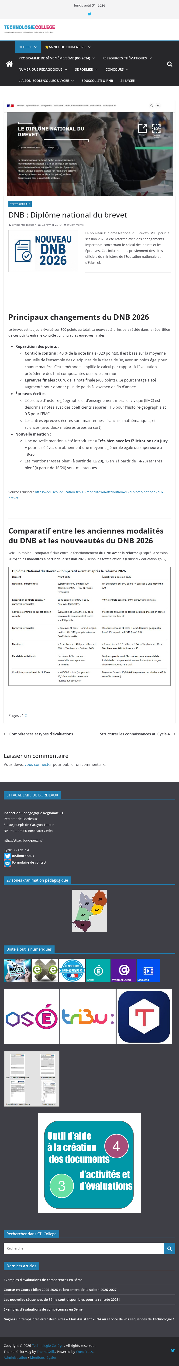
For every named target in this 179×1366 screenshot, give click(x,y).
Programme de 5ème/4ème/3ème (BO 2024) (54, 58)
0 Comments (75, 225)
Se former (84, 69)
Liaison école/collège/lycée (44, 80)
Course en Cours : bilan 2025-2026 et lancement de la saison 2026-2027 (60, 1289)
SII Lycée (127, 80)
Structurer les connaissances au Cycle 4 (135, 734)
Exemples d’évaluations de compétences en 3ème (43, 1280)
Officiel (25, 47)
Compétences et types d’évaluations (41, 734)
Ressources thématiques (125, 58)
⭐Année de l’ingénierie (65, 47)
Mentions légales (43, 1357)
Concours (115, 69)
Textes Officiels (20, 204)
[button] (34, 47)
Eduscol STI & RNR (97, 80)
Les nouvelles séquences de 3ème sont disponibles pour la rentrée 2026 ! (62, 1299)
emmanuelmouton (24, 225)
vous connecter (38, 764)
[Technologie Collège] (9, 63)
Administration (15, 1357)
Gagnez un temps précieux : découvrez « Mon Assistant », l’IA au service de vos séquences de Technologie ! (89, 1319)
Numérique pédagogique (40, 69)
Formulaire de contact (29, 862)
